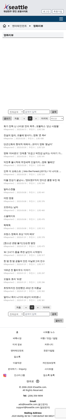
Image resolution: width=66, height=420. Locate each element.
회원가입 (58, 11)
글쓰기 (7, 118)
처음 (17, 118)
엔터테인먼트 (19, 25)
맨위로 (31, 381)
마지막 (44, 118)
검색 (54, 111)
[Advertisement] (33, 73)
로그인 (46, 11)
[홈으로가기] (15, 7)
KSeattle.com (39, 387)
